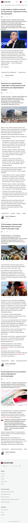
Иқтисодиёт (4, 481)
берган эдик (4, 348)
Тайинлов (18, 5)
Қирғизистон (22, 72)
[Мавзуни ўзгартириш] (21, 2)
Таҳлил (2, 478)
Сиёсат (2, 476)
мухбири (22, 241)
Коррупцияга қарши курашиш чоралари (10, 499)
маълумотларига (5, 417)
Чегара (13, 213)
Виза (25, 449)
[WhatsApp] (4, 17)
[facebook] (9, 466)
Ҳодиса (23, 5)
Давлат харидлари (5, 502)
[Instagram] (2, 17)
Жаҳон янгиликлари (16, 449)
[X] (12, 17)
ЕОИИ (24, 213)
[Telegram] (7, 17)
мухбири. (17, 104)
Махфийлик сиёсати (5, 494)
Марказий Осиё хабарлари (8, 72)
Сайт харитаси (4, 509)
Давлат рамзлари (5, 496)
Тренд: (2, 5)
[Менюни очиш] (26, 2)
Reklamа (3, 514)
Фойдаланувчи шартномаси (7, 491)
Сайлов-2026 (8, 5)
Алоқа (2, 512)
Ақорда (13, 5)
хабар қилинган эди (19, 354)
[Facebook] (9, 17)
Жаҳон (18, 213)
